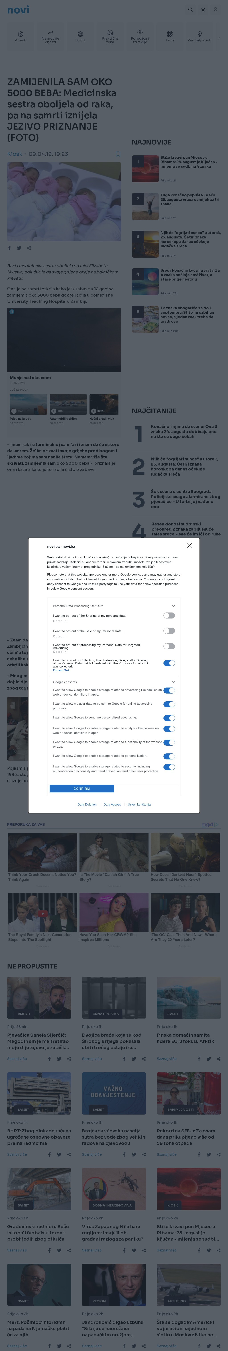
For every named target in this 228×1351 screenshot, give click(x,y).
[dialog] (114, 675)
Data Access (112, 804)
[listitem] (114, 605)
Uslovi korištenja (139, 804)
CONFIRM (82, 788)
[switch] (169, 615)
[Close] (191, 547)
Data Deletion (87, 804)
